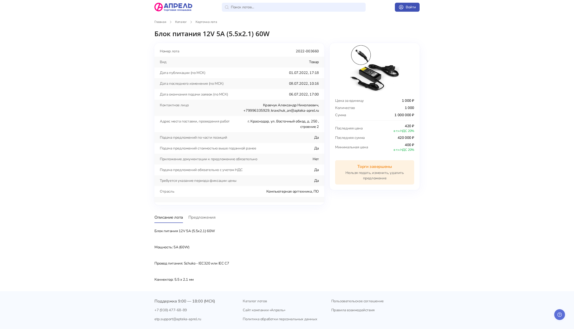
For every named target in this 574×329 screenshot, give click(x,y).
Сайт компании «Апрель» (264, 310)
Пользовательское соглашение (357, 301)
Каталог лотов (255, 301)
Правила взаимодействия (353, 310)
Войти (411, 7)
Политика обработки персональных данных (280, 319)
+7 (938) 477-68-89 (170, 310)
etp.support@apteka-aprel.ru (177, 319)
